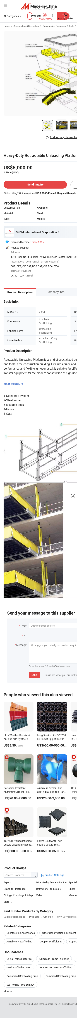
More (7, 991)
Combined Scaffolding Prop (60, 976)
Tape (6, 882)
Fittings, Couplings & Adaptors (20, 895)
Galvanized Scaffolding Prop (22, 976)
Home (6, 26)
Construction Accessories (20, 933)
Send (34, 675)
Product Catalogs (54, 875)
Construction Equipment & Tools (58, 26)
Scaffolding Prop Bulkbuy (20, 984)
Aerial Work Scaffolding (19, 941)
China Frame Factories (19, 959)
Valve (39, 895)
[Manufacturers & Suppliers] (39, 6)
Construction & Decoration (26, 26)
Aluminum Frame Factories (54, 959)
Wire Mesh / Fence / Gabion (51, 882)
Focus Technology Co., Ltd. (45, 1003)
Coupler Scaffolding (51, 941)
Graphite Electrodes (14, 889)
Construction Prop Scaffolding (55, 967)
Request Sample (66, 193)
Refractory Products (47, 889)
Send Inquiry (35, 184)
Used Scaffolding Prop (18, 967)
